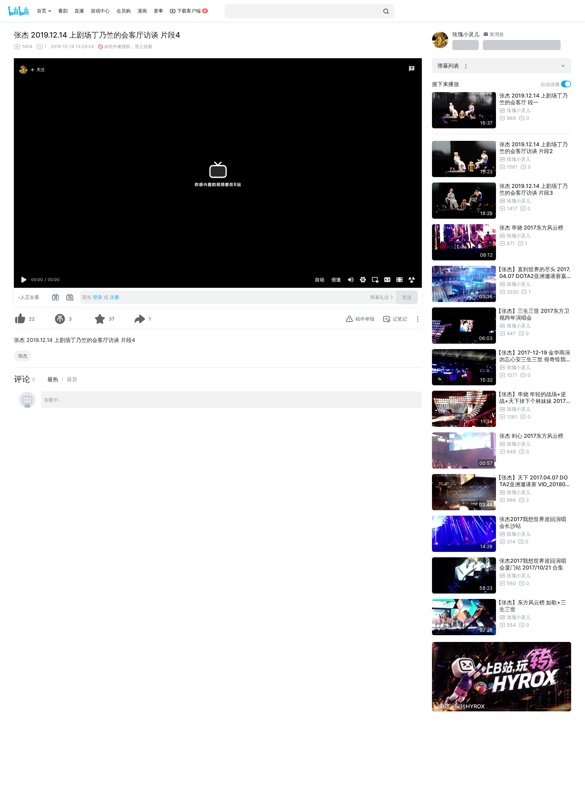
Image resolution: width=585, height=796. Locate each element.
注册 (114, 297)
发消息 (496, 34)
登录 (97, 297)
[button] (24, 279)
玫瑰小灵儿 (465, 34)
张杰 (22, 356)
